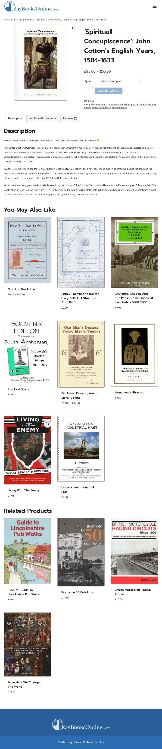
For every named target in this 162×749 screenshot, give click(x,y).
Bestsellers (102, 104)
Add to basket (109, 91)
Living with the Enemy (24, 490)
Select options (19, 304)
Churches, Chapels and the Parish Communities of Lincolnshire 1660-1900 (134, 297)
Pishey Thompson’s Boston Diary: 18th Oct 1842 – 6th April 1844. (80, 298)
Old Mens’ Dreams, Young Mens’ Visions (79, 395)
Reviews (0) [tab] (70, 118)
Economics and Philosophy (121, 104)
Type (87, 81)
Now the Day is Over (22, 289)
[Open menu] (154, 6)
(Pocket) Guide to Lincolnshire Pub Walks (23, 592)
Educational (141, 104)
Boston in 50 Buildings (77, 592)
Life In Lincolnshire (101, 107)
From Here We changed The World (24, 684)
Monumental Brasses (129, 392)
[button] (74, 28)
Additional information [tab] (42, 118)
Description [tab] (15, 118)
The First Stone (18, 389)
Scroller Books (119, 107)
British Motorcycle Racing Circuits (133, 592)
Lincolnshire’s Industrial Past (77, 489)
